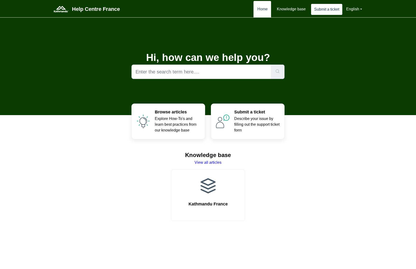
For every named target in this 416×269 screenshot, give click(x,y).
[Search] (278, 72)
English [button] (352, 9)
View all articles (208, 162)
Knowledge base (291, 9)
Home (262, 9)
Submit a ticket (326, 9)
